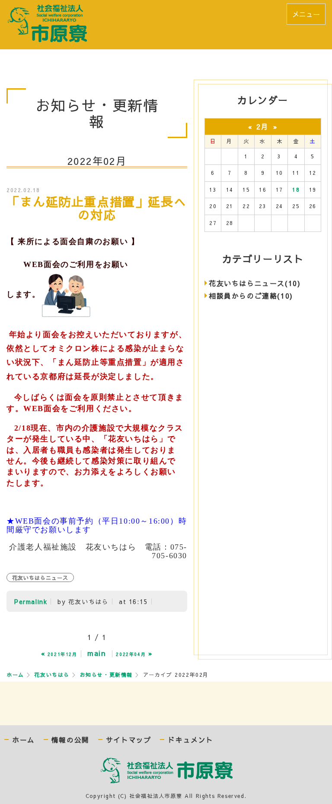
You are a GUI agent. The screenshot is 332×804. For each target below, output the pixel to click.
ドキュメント (191, 739)
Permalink (30, 601)
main (96, 653)
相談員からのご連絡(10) (251, 295)
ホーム (15, 674)
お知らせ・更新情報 (106, 674)
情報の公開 (70, 739)
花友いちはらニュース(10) (254, 283)
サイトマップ (129, 739)
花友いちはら (52, 674)
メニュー (306, 14)
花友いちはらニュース (40, 577)
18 (296, 189)
